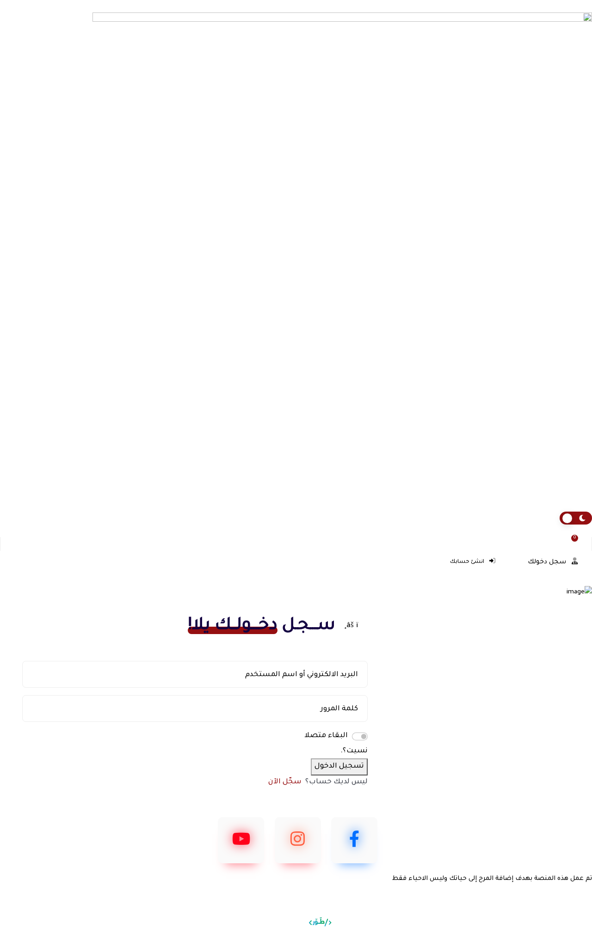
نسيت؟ (355, 751)
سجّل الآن (285, 782)
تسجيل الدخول (339, 766)
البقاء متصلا (326, 736)
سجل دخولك (548, 562)
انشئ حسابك (468, 562)
